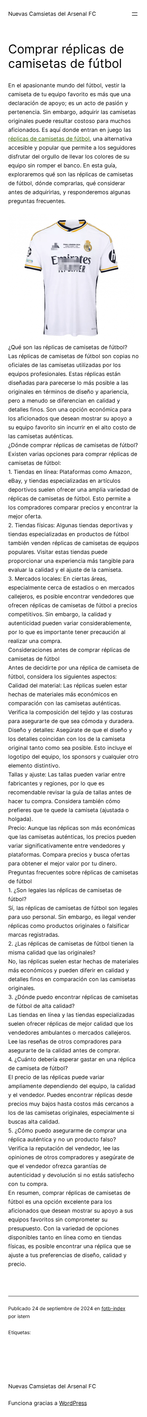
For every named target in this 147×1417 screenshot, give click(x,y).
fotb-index (113, 1308)
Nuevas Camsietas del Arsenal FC (52, 13)
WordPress (73, 1403)
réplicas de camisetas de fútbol (49, 138)
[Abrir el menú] (135, 14)
